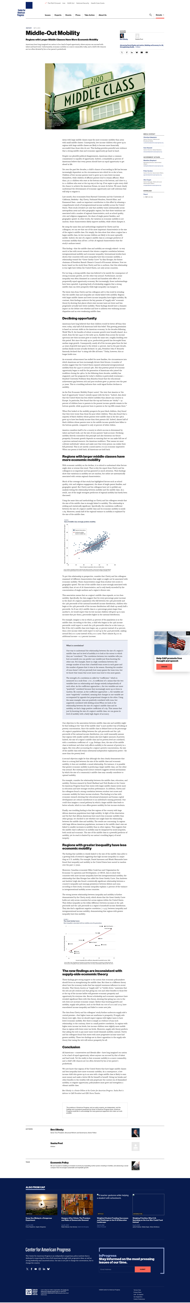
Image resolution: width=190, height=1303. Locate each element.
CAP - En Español (138, 1294)
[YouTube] (35, 1269)
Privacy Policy (137, 1292)
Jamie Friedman (137, 1227)
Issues (48, 15)
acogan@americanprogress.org (152, 185)
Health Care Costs (97, 3)
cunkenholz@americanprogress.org (153, 142)
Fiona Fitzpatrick (30, 1227)
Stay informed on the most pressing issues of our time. (126, 1259)
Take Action (90, 15)
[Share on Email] (142, 52)
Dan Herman (73, 1227)
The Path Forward (54, 3)
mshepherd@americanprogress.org (153, 166)
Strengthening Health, (127, 47)
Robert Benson (65, 1227)
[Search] (150, 16)
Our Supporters (138, 1297)
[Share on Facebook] (127, 52)
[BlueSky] (48, 1269)
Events (68, 15)
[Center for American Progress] (29, 9)
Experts (58, 15)
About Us (103, 15)
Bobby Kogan (145, 1227)
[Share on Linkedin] (132, 52)
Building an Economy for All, (154, 45)
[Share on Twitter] (122, 52)
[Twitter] (27, 1269)
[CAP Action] (32, 1292)
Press (78, 15)
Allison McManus (154, 1227)
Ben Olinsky (57, 1129)
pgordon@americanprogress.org (152, 175)
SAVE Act (70, 3)
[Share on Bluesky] (137, 52)
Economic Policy (59, 1162)
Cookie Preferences (139, 1299)
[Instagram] (39, 1269)
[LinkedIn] (44, 1269)
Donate (159, 15)
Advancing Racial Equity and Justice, (132, 45)
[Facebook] (31, 1269)
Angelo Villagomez (41, 1227)
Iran (64, 3)
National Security (82, 3)
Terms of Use (137, 1290)
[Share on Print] (147, 52)
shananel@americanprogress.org (152, 151)
